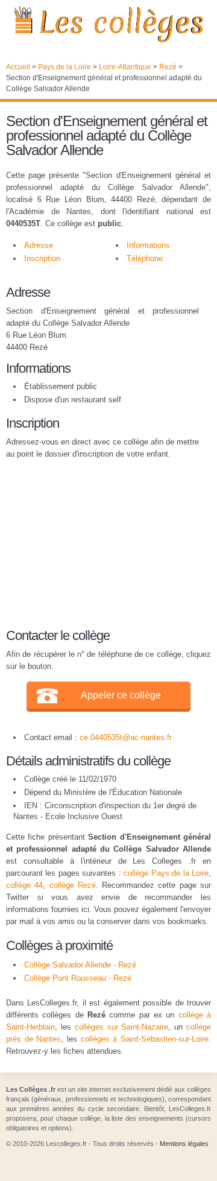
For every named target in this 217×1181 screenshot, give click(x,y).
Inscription (42, 258)
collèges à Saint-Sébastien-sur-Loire (145, 1038)
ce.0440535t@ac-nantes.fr (126, 737)
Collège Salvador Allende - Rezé (80, 964)
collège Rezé (72, 885)
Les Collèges (108, 24)
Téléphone (145, 258)
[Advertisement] (102, 541)
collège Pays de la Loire (166, 873)
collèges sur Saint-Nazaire (122, 1026)
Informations (148, 245)
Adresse (38, 245)
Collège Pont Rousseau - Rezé (77, 978)
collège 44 (24, 885)
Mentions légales (184, 1143)
